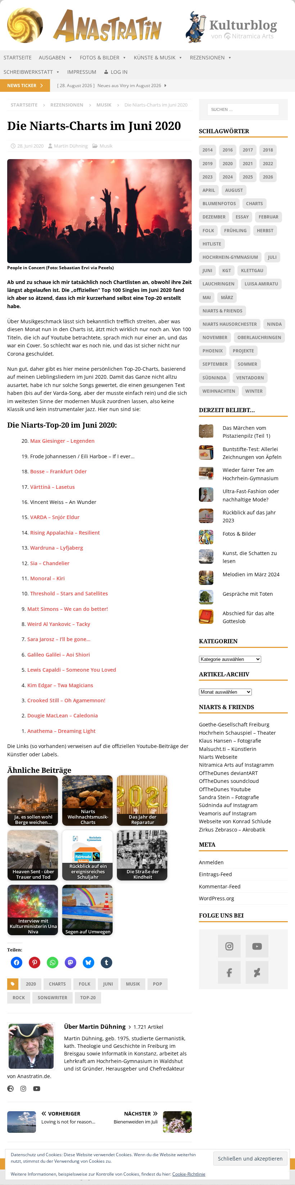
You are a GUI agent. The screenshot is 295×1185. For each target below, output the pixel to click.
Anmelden (211, 862)
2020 (31, 984)
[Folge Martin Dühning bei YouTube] (34, 1088)
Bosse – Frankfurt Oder (58, 471)
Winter (254, 391)
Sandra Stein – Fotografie (229, 797)
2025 (248, 177)
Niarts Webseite (218, 756)
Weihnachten (219, 391)
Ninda (274, 324)
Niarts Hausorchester (230, 324)
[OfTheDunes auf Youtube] (257, 946)
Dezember (214, 217)
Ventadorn (250, 378)
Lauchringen (219, 284)
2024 (228, 177)
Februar (268, 217)
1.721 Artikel (148, 1026)
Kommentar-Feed (220, 886)
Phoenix (213, 351)
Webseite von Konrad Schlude (235, 821)
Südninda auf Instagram (228, 805)
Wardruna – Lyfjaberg (56, 547)
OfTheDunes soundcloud (229, 781)
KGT (226, 270)
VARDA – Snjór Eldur (55, 517)
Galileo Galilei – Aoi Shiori (58, 654)
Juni (108, 984)
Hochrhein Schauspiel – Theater (237, 732)
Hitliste (212, 244)
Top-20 (88, 998)
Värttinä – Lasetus (52, 486)
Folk (84, 984)
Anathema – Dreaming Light (61, 730)
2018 (268, 150)
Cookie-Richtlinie (188, 1174)
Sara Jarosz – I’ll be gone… (58, 639)
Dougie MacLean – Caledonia (62, 715)
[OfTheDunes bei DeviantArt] (257, 972)
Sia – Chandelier (49, 563)
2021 (248, 164)
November (215, 337)
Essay (242, 217)
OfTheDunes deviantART (228, 773)
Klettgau (252, 270)
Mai (207, 297)
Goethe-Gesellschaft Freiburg (234, 724)
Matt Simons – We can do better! (67, 608)
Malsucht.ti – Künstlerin (228, 748)
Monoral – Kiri (47, 578)
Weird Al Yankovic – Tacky (58, 624)
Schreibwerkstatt (28, 71)
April (209, 190)
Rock (19, 998)
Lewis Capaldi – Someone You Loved (71, 669)
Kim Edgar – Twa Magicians (60, 685)
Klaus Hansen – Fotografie (230, 740)
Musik (106, 146)
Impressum (81, 71)
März (227, 297)
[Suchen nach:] (243, 109)
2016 (228, 150)
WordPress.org (216, 898)
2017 (248, 150)
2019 (208, 164)
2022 (268, 164)
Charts (57, 984)
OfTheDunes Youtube (225, 789)
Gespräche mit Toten (248, 593)
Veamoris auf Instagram (228, 813)
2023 (208, 177)
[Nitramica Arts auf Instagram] (229, 946)
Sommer (247, 364)
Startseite (18, 57)
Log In (119, 71)
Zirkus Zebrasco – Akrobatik (232, 829)
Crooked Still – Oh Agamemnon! (66, 700)
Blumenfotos (219, 203)
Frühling (235, 230)
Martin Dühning (71, 146)
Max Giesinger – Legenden (62, 440)
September (215, 364)
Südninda (214, 378)
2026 (268, 177)
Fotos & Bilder (99, 57)
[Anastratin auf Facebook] (229, 972)
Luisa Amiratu (261, 284)
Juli (272, 257)
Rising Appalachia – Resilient (65, 532)
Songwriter (52, 998)
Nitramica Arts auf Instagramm (236, 764)
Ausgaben (52, 57)
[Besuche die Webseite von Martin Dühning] (10, 1088)
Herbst (265, 230)
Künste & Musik (155, 57)
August (234, 190)
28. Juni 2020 (30, 146)
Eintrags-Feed (215, 874)
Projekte (243, 351)
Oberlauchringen (259, 337)
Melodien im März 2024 (251, 574)
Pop (157, 984)
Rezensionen (207, 57)
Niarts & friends (222, 311)
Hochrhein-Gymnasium (230, 257)
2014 (208, 150)
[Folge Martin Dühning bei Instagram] (20, 1088)
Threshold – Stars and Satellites (69, 593)
